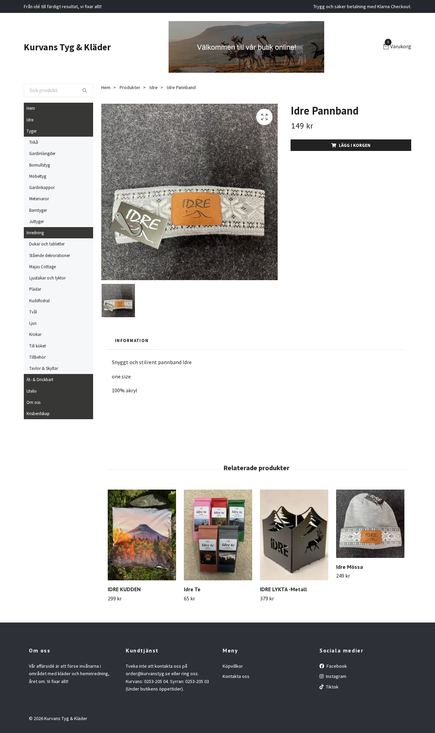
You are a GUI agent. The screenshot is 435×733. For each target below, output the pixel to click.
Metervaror (39, 198)
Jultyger (36, 221)
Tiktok (331, 687)
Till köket (37, 345)
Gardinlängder (42, 153)
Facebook (336, 666)
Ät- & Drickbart (40, 379)
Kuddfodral (39, 300)
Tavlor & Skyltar (43, 368)
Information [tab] (132, 340)
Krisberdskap (38, 413)
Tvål (33, 311)
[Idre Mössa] (370, 524)
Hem (31, 108)
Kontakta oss (236, 676)
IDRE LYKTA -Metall (283, 589)
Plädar (35, 289)
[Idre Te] (218, 535)
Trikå (33, 142)
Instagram (335, 676)
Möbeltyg (37, 176)
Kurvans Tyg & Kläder (67, 47)
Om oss (33, 402)
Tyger (32, 131)
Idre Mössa (349, 566)
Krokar (35, 334)
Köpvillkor (233, 666)
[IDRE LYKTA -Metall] (294, 535)
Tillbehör (37, 357)
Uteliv (32, 391)
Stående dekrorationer (49, 255)
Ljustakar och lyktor (47, 277)
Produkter (130, 87)
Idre (30, 119)
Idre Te (192, 589)
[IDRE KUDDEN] (142, 535)
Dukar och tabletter (47, 243)
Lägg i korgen (354, 145)
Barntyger (38, 210)
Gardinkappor (42, 187)
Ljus (32, 323)
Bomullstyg (39, 165)
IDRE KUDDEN (124, 589)
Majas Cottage (42, 266)
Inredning (35, 232)
